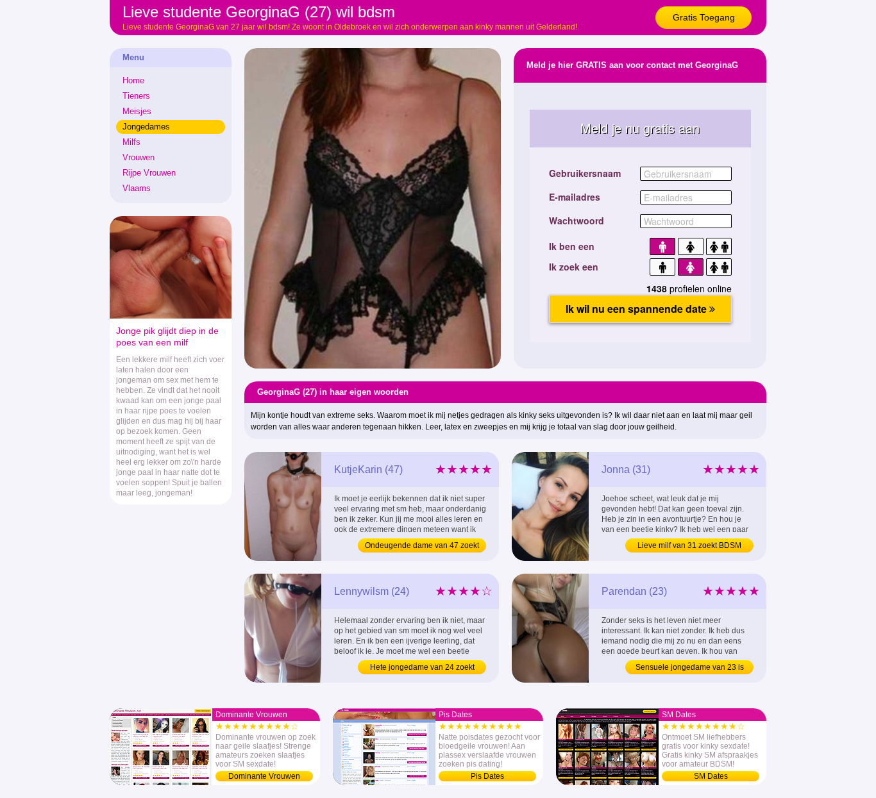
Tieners (136, 96)
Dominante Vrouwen (264, 776)
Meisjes (136, 111)
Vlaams (136, 188)
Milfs (131, 142)
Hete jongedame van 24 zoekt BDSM (422, 668)
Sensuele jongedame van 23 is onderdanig (690, 668)
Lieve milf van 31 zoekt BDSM (689, 545)
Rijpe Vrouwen (149, 173)
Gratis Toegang (704, 17)
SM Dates (711, 776)
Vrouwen (138, 157)
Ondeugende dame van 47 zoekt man (422, 547)
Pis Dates (487, 776)
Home (133, 80)
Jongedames (146, 126)
